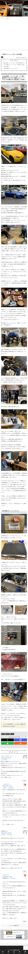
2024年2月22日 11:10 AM (6, 832)
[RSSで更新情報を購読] (20, 743)
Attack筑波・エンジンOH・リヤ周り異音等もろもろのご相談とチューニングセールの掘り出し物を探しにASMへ (14, 64)
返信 (25, 780)
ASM (3, 733)
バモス (12, 733)
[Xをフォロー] (7, 739)
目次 (12, 60)
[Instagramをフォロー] (20, 739)
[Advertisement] (14, 34)
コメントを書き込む (14, 925)
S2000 (8, 733)
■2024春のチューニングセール (11, 68)
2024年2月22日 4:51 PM (6, 757)
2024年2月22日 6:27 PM (7, 785)
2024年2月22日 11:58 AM (7, 876)
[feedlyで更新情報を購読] (7, 743)
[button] (25, 477)
